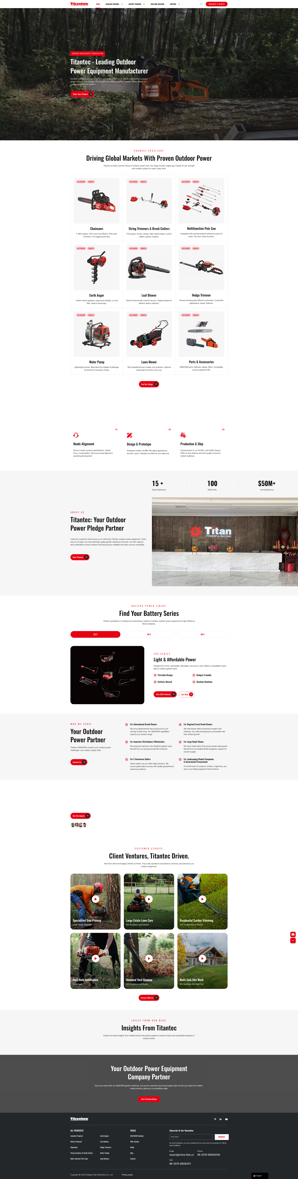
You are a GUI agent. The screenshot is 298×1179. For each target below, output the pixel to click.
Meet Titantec (78, 557)
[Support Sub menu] (179, 4)
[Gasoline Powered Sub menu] (121, 4)
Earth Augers (104, 1136)
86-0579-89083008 (208, 1154)
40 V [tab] (149, 634)
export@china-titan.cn (181, 1154)
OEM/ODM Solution (157, 4)
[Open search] (201, 4)
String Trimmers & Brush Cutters (149, 228)
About (132, 1147)
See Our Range (147, 384)
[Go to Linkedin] (215, 1119)
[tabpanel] (149, 675)
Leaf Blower (149, 295)
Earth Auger (96, 295)
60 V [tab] (202, 634)
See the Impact (79, 815)
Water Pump (96, 361)
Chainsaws (96, 228)
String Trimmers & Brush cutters (81, 1153)
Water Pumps (104, 1153)
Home (98, 4)
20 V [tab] (95, 634)
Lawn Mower (149, 361)
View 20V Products (163, 694)
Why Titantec (134, 1142)
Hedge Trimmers (105, 1147)
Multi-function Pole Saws (79, 1159)
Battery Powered (135, 4)
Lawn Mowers (104, 1159)
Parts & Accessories (201, 361)
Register (221, 1137)
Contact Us (77, 762)
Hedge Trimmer (201, 295)
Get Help (184, 694)
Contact (133, 1159)
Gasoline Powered (112, 4)
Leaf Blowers (104, 1142)
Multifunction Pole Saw (201, 228)
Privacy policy (127, 1175)
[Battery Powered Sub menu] (144, 4)
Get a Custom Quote (149, 1099)
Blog (131, 1153)
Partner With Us (147, 997)
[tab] (95, 634)
